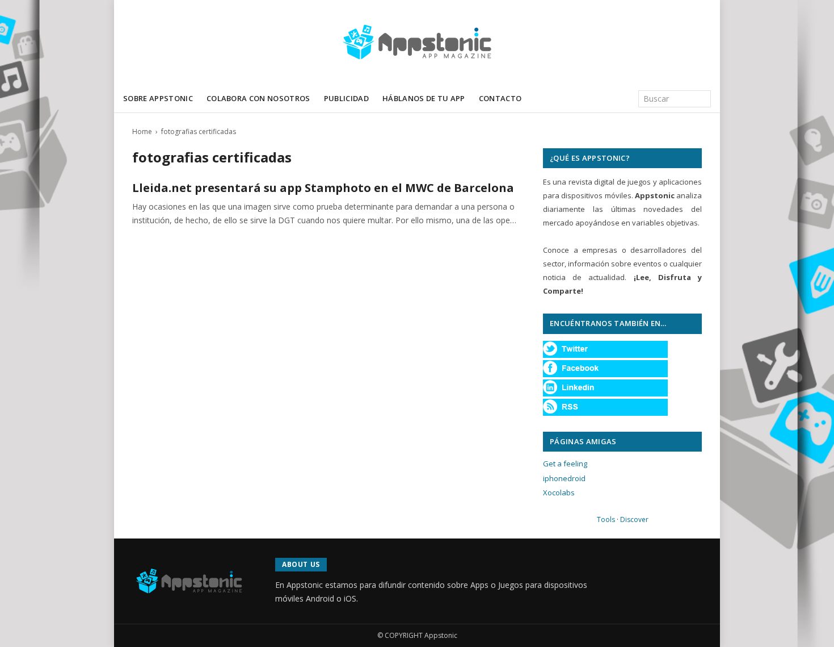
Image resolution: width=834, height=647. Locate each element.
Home (142, 131)
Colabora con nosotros (258, 98)
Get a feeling (565, 463)
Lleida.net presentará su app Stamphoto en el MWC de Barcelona (323, 187)
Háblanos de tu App (423, 98)
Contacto (500, 98)
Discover (634, 519)
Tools (606, 519)
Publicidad (346, 98)
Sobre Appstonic (158, 98)
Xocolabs (559, 492)
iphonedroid (564, 478)
